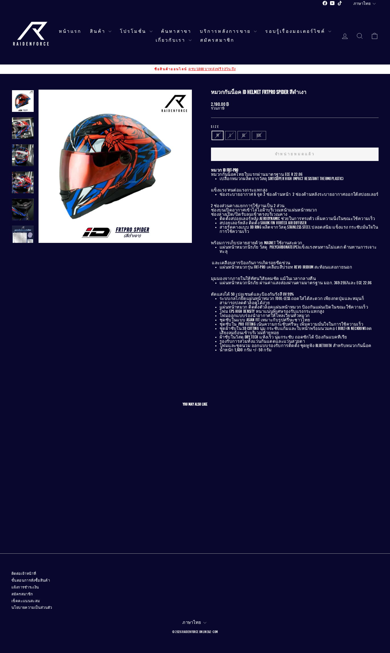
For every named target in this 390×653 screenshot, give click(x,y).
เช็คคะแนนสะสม (25, 601)
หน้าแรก (70, 31)
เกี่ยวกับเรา (171, 40)
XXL (259, 135)
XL (244, 135)
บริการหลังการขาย (226, 31)
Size (215, 126)
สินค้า (98, 31)
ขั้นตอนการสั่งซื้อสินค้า (30, 581)
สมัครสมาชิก (217, 40)
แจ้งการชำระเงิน (25, 587)
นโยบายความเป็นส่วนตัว (31, 608)
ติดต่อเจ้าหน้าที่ (23, 574)
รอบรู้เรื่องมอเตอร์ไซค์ (296, 31)
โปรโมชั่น (134, 31)
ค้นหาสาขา (176, 31)
